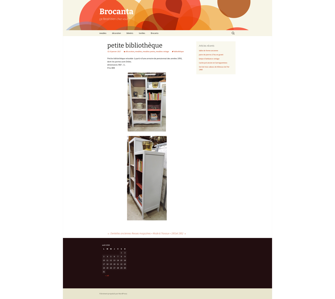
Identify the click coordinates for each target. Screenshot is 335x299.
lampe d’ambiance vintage (209, 58)
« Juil (107, 275)
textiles (142, 33)
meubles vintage (162, 51)
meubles (102, 33)
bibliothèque (179, 51)
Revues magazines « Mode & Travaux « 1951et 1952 (159, 233)
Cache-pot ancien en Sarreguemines (213, 63)
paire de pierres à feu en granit (211, 54)
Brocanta (154, 33)
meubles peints (149, 51)
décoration (116, 33)
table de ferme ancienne (208, 50)
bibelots (130, 33)
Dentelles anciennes (119, 233)
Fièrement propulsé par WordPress (113, 293)
